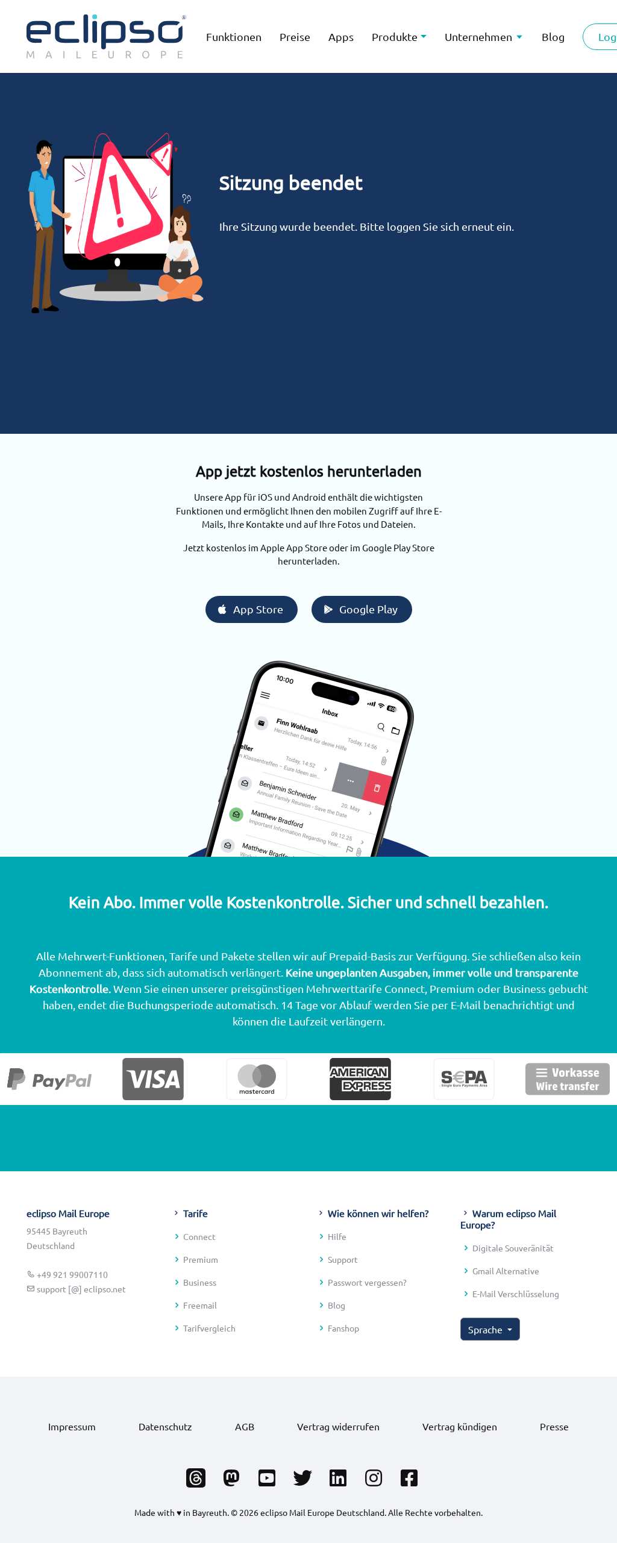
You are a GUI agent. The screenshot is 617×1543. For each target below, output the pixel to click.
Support (343, 1259)
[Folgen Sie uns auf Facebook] (409, 1474)
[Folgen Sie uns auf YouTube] (267, 1474)
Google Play (368, 608)
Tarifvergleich (209, 1328)
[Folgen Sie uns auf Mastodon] (231, 1474)
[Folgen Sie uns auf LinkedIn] (338, 1474)
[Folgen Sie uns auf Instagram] (373, 1474)
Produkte (395, 36)
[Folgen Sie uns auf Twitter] (302, 1474)
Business (199, 1282)
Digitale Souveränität (513, 1248)
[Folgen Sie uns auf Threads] (196, 1474)
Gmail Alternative (505, 1270)
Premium (200, 1259)
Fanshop (343, 1328)
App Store (258, 608)
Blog (336, 1305)
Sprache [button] (486, 1329)
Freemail (200, 1305)
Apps (341, 36)
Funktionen (234, 36)
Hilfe (337, 1236)
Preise (295, 36)
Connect (199, 1236)
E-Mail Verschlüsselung (515, 1293)
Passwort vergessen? (367, 1282)
